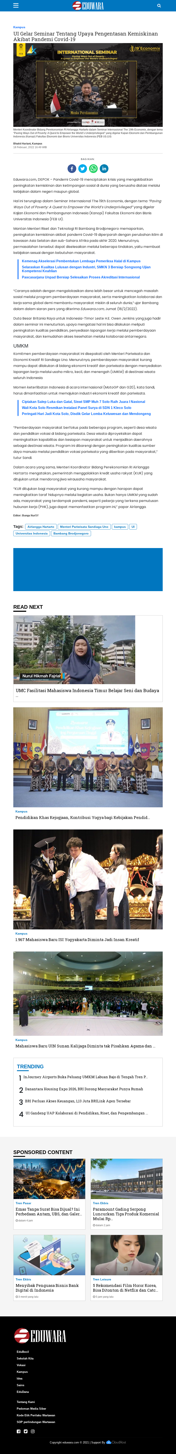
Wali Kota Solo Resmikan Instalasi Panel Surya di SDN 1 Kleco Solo (76, 408)
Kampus (19, 27)
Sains (20, 1385)
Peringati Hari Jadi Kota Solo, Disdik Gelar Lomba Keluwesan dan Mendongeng (86, 414)
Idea (19, 1378)
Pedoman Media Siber (31, 1408)
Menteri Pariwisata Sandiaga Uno (84, 526)
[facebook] (71, 168)
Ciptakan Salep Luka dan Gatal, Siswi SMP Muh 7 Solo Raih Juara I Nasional (83, 402)
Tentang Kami (26, 1402)
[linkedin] (104, 168)
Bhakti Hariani (22, 143)
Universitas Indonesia (32, 533)
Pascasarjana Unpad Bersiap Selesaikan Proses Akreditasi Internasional (81, 277)
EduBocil (23, 1351)
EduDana (23, 1391)
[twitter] (82, 168)
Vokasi (21, 1365)
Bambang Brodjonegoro (71, 533)
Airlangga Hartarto (40, 526)
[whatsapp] (93, 168)
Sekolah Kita (25, 1358)
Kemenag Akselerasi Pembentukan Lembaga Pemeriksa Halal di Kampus (81, 261)
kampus (120, 526)
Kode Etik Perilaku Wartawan (36, 1415)
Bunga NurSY (30, 515)
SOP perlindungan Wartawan (36, 1422)
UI (133, 526)
